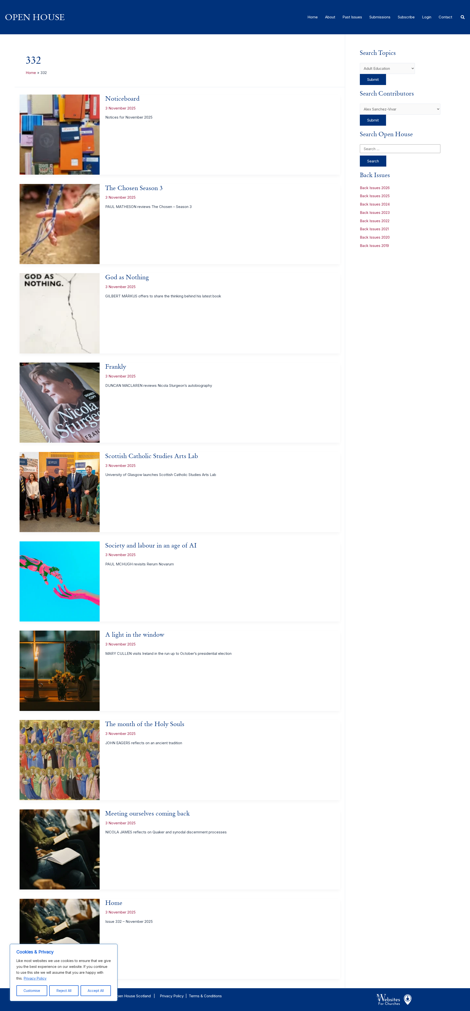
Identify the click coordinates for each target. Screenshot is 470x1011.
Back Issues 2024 (375, 204)
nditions (215, 996)
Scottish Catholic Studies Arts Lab (151, 456)
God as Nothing (127, 277)
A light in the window (134, 634)
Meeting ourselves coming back (147, 813)
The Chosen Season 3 (134, 188)
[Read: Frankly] (60, 402)
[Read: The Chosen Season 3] (60, 223)
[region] (64, 972)
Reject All (64, 990)
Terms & (196, 996)
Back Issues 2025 (375, 196)
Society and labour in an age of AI (151, 545)
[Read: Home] (60, 938)
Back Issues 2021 (374, 229)
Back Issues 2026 (375, 187)
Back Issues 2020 (375, 237)
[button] (463, 17)
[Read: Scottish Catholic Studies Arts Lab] (60, 491)
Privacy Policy (35, 978)
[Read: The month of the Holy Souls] (60, 759)
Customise (32, 990)
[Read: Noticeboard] (60, 134)
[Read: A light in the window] (60, 670)
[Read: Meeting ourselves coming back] (60, 849)
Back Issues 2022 (374, 221)
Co (206, 996)
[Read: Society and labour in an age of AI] (60, 581)
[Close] (112, 948)
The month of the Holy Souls (144, 724)
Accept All (96, 990)
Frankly (115, 366)
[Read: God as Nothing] (60, 313)
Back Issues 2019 (374, 245)
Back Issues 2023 (375, 212)
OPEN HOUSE (35, 17)
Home (113, 903)
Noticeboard (122, 98)
